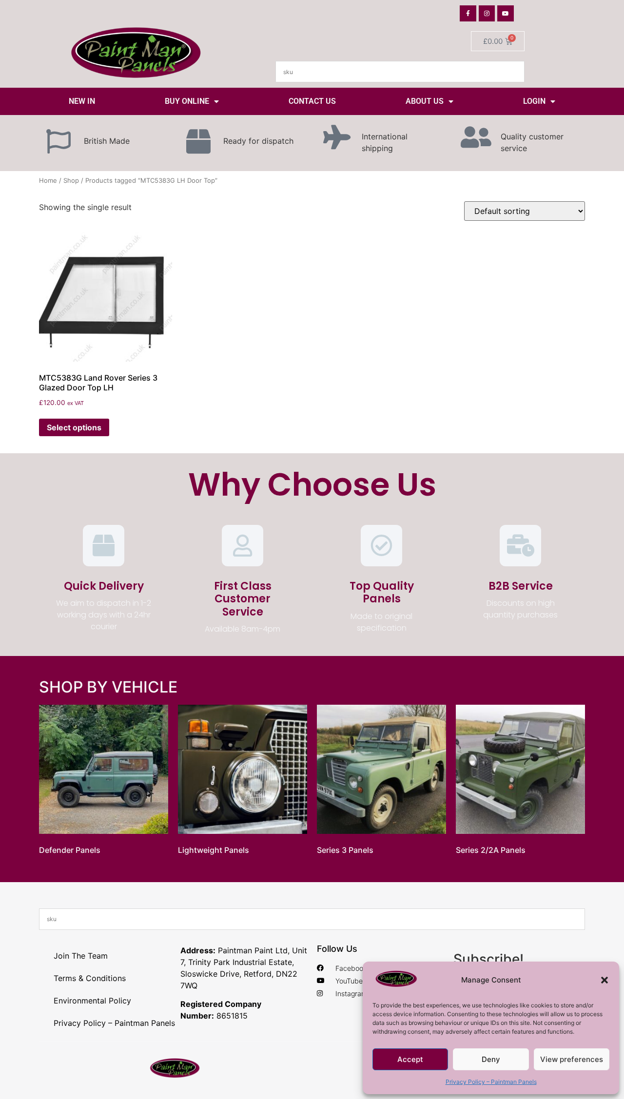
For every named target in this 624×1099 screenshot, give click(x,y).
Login (534, 101)
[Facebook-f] (468, 13)
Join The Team (81, 956)
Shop (71, 180)
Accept (410, 1059)
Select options (74, 427)
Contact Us (312, 101)
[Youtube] (505, 13)
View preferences (571, 1059)
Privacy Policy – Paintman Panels (491, 1081)
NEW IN (82, 101)
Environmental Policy (92, 1000)
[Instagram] (487, 13)
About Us (425, 101)
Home (48, 180)
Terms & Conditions (90, 978)
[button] (604, 980)
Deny (491, 1059)
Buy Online (187, 101)
